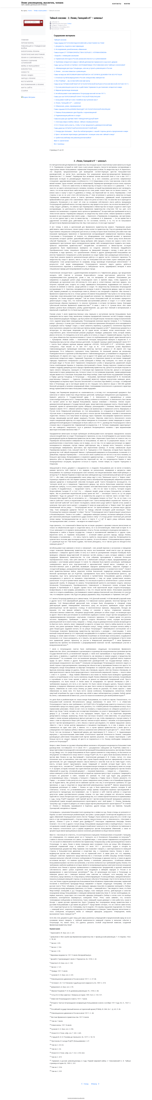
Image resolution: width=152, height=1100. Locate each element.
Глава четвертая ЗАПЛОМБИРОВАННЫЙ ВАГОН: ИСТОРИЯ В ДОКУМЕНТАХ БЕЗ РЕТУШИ (88, 74)
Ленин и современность (32, 57)
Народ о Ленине (28, 78)
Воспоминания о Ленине (32, 84)
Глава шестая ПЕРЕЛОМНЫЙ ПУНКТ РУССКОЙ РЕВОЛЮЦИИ (77, 96)
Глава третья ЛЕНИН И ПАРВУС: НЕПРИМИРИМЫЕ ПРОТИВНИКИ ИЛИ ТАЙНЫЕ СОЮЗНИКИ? (89, 65)
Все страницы (59, 144)
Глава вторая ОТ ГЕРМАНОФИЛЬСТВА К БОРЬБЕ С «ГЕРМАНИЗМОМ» (80, 52)
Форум (127, 4)
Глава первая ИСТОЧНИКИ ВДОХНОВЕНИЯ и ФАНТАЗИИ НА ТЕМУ (79, 43)
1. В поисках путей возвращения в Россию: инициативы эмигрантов (79, 78)
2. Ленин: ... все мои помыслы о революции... (70, 71)
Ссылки (24, 91)
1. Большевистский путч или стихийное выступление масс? (76, 100)
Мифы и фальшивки (30, 66)
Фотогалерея (27, 81)
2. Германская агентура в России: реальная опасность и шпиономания (80, 59)
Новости (25, 72)
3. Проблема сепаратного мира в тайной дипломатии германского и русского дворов (85, 62)
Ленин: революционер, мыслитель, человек (42, 2)
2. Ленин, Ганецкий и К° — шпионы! (67, 103)
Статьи (69, 23)
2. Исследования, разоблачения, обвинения (70, 49)
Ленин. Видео (27, 75)
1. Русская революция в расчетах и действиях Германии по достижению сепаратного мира (88, 87)
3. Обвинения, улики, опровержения (67, 106)
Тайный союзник (60, 40)
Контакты (116, 4)
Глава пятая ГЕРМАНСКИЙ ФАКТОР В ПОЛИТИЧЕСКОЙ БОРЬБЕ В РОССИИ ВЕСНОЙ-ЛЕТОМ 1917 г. (91, 84)
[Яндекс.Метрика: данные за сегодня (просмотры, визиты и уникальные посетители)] (28, 97)
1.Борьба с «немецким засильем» (66, 55)
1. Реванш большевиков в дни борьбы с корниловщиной (75, 112)
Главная (24, 40)
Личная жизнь (27, 43)
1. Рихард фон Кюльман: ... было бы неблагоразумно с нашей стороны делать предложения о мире (91, 131)
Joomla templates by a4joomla (76, 1098)
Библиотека (26, 69)
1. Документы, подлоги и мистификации (69, 46)
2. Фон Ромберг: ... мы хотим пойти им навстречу (72, 81)
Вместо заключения (61, 141)
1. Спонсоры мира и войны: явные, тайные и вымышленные (76, 122)
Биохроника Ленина (30, 51)
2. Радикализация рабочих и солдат (67, 115)
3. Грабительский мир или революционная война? (72, 138)
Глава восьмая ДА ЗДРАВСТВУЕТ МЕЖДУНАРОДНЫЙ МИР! (76, 119)
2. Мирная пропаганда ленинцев (66, 90)
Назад (85, 1084)
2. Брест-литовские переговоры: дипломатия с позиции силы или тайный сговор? (84, 134)
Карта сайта (26, 88)
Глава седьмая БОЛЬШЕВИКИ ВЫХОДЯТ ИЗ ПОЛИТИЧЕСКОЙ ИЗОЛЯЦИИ (82, 109)
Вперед (94, 1084)
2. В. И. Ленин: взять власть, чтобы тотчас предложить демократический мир (83, 125)
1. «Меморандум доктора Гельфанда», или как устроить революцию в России (83, 68)
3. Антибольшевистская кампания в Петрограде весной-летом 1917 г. (80, 93)
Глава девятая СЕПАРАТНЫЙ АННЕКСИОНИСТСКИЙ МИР (75, 128)
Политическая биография (33, 54)
